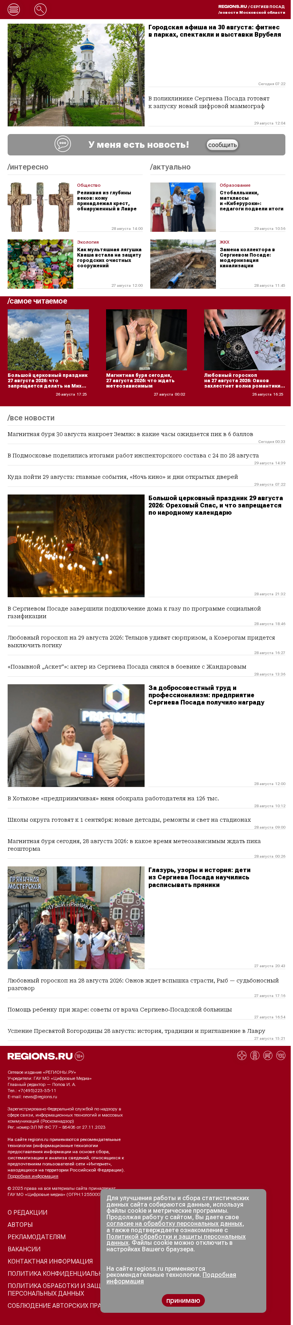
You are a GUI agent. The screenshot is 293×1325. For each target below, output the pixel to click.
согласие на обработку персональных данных (174, 1223)
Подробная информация (33, 1176)
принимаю (183, 1300)
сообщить (222, 145)
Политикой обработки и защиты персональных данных (176, 1240)
